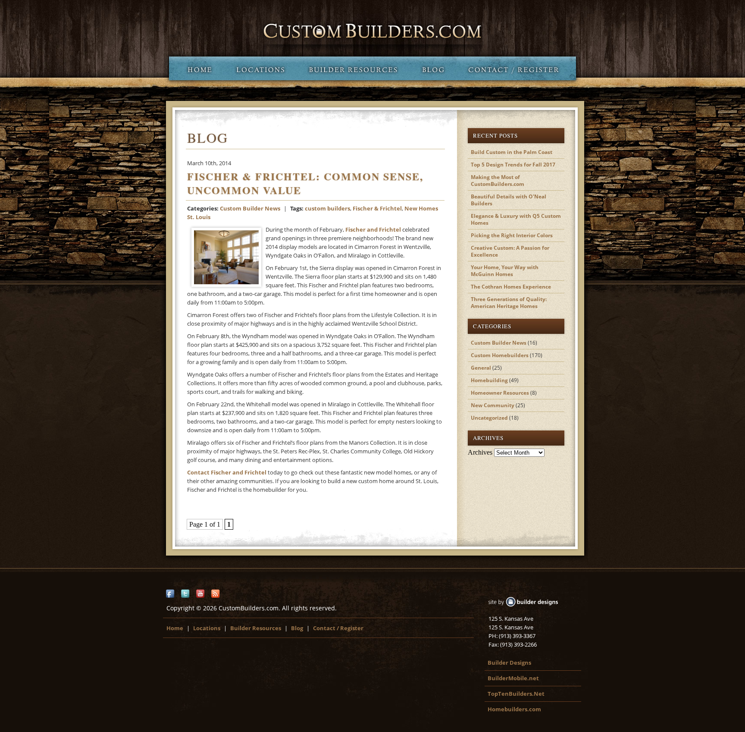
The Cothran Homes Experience (511, 286)
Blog (433, 68)
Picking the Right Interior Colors (512, 235)
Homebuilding (489, 380)
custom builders (327, 208)
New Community (492, 405)
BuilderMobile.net (513, 678)
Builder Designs (509, 662)
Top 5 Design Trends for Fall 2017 (513, 164)
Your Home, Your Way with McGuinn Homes (504, 271)
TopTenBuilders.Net (516, 693)
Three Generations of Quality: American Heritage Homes (509, 302)
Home (196, 68)
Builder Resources (353, 68)
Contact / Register (516, 68)
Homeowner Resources (500, 392)
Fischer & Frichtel (377, 208)
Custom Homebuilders (500, 355)
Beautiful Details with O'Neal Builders (508, 200)
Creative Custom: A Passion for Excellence (510, 251)
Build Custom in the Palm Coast (511, 152)
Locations (260, 68)
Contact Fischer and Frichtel (226, 472)
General (481, 367)
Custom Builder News (250, 208)
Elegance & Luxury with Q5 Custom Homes (516, 219)
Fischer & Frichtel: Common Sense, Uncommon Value (305, 183)
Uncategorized (489, 417)
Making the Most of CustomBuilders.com (497, 180)
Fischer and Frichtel (373, 229)
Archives (480, 452)
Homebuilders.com (514, 709)
